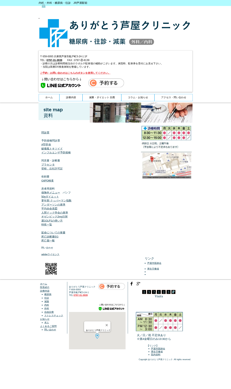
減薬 (46, 301)
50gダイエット (50, 196)
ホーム (43, 283)
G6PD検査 (47, 180)
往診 (46, 298)
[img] (115, 113)
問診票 (45, 132)
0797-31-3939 (54, 60)
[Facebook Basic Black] (131, 284)
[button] (44, 5)
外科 (46, 308)
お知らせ (45, 319)
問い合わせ (50, 329)
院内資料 (155, 354)
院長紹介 (45, 287)
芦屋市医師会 (154, 263)
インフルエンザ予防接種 (56, 152)
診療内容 (45, 291)
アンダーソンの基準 (53, 204)
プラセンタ (48, 164)
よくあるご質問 (48, 326)
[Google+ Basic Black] (138, 284)
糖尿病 (47, 294)
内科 (46, 305)
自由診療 (49, 312)
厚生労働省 (153, 268)
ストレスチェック (53, 315)
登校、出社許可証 (52, 168)
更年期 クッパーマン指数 (56, 200)
